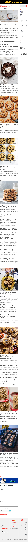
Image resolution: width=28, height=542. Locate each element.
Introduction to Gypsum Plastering (22, 20)
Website (1, 504)
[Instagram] (16, 531)
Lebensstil (5, 8)
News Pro (21, 46)
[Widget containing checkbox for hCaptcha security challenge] (5, 511)
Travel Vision (3, 532)
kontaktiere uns (3, 524)
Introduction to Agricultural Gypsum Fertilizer (22, 528)
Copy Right (2, 525)
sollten (8, 476)
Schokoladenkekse (4, 476)
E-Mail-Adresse (2, 501)
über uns (2, 526)
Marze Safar (21, 49)
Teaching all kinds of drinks (23, 54)
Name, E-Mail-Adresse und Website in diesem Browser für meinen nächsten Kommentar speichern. (8, 508)
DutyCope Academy (22, 42)
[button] (1, 2)
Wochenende (11, 476)
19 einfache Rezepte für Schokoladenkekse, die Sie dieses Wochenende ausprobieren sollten (8, 6)
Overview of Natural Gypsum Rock (21, 14)
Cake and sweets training (23, 53)
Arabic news (21, 47)
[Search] (26, 6)
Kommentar (2, 489)
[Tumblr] (15, 531)
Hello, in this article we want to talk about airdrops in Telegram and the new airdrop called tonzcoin (22, 28)
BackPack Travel (22, 48)
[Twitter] (13, 531)
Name (1, 498)
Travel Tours (2, 530)
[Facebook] (11, 531)
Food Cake (7, 531)
